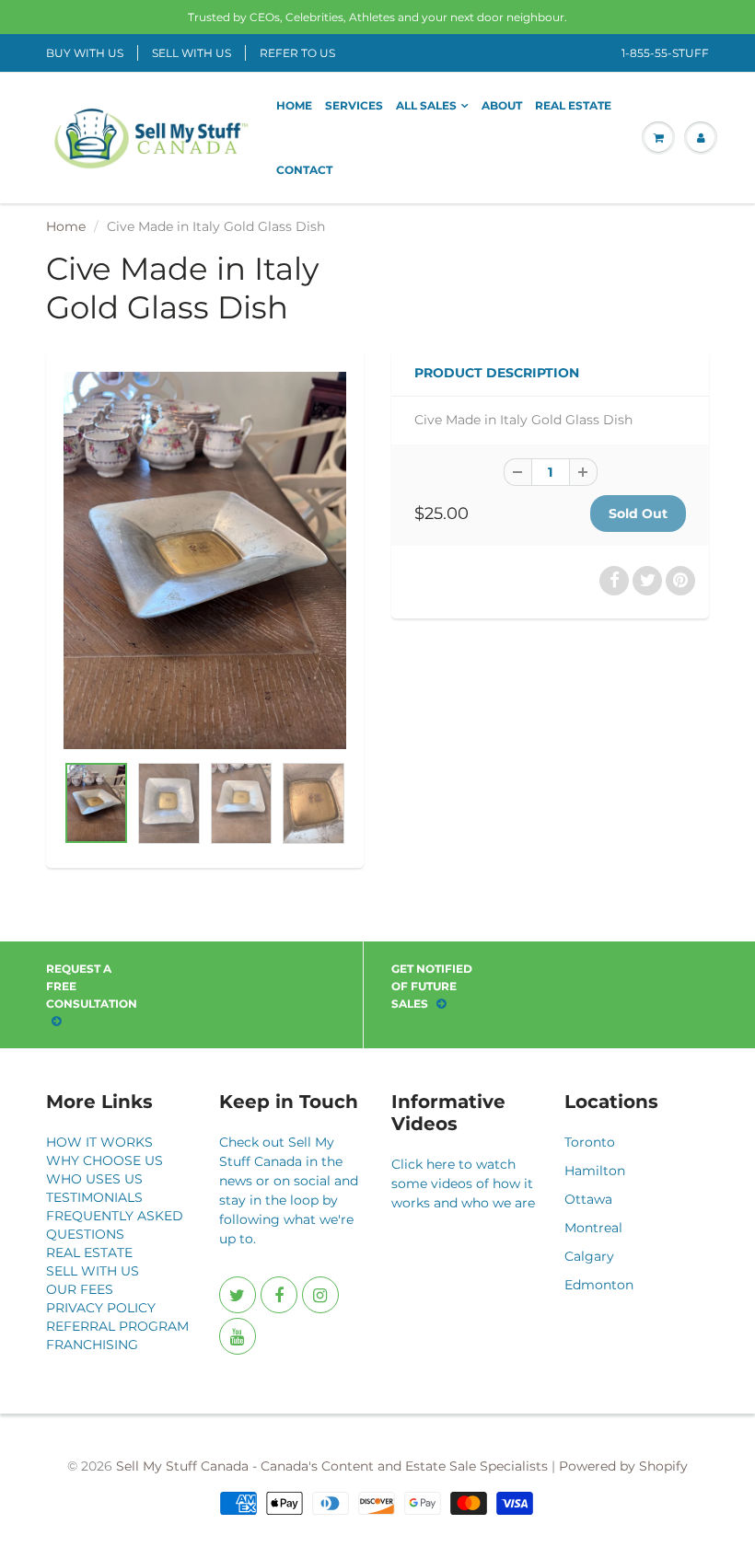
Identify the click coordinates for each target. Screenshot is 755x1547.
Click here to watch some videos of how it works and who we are (463, 1183)
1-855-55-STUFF (665, 53)
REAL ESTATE (573, 105)
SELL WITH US (191, 53)
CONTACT (304, 170)
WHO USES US (94, 1179)
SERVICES (354, 105)
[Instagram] (320, 1294)
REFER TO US (297, 53)
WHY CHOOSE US (104, 1160)
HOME (294, 105)
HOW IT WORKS (99, 1142)
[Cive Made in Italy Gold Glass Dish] (205, 560)
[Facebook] (279, 1294)
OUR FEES (79, 1289)
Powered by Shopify (623, 1466)
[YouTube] (237, 1336)
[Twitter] (237, 1294)
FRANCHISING (92, 1344)
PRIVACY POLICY (101, 1307)
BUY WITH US (84, 53)
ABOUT (502, 105)
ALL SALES (426, 105)
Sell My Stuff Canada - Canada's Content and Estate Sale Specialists (332, 1466)
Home (66, 226)
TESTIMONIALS (94, 1197)
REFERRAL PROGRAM (117, 1326)
